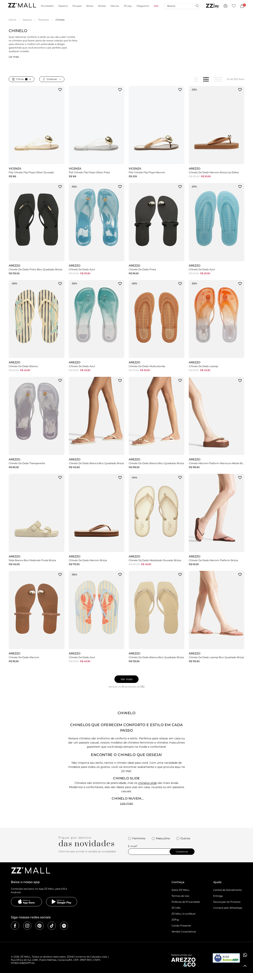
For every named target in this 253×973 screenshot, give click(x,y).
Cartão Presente (181, 925)
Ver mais (127, 679)
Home (12, 19)
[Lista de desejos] (234, 6)
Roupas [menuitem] (77, 6)
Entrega (218, 895)
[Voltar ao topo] (245, 966)
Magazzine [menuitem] (143, 6)
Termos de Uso (180, 895)
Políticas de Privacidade (186, 901)
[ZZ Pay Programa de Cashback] (212, 6)
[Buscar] (197, 6)
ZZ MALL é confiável (183, 913)
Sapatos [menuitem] (63, 6)
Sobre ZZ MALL (181, 889)
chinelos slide (147, 783)
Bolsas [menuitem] (102, 6)
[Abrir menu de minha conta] (225, 6)
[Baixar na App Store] (26, 901)
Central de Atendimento (227, 889)
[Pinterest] (39, 926)
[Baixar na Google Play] (61, 901)
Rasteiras (43, 19)
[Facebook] (15, 926)
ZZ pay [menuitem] (128, 6)
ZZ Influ (176, 907)
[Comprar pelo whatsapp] (245, 955)
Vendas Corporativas (184, 931)
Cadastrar (182, 851)
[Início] (22, 6)
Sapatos (27, 19)
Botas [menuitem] (89, 6)
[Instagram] (27, 926)
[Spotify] (64, 926)
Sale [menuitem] (156, 6)
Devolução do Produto (227, 901)
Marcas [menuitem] (114, 6)
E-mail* (133, 846)
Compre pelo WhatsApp (227, 907)
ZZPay (175, 919)
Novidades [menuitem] (47, 6)
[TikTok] (52, 926)
